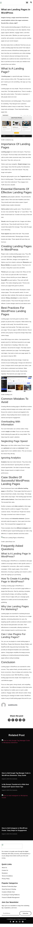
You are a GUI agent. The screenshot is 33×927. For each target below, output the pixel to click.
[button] (27, 2)
